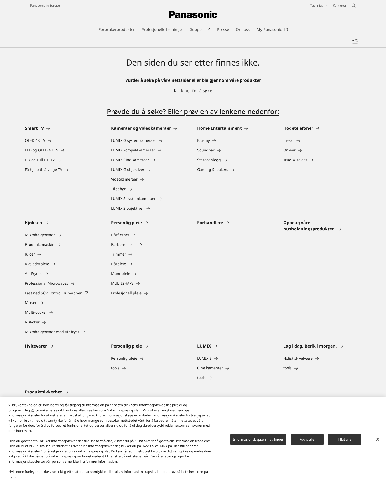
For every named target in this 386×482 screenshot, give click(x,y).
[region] (193, 439)
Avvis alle (307, 439)
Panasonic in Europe (45, 5)
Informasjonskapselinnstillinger (258, 439)
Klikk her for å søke (193, 91)
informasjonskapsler (24, 461)
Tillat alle (344, 439)
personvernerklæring (68, 461)
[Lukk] (377, 439)
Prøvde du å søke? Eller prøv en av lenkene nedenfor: (193, 111)
